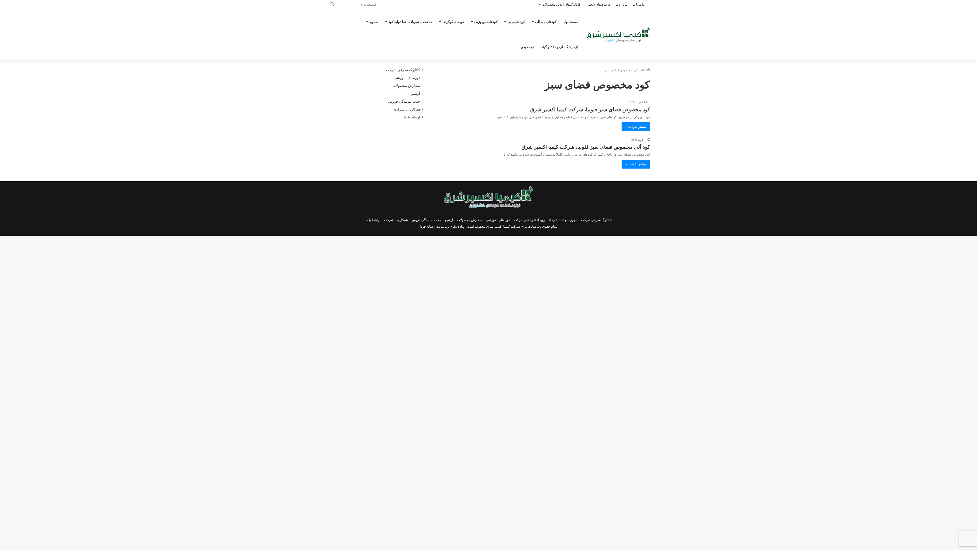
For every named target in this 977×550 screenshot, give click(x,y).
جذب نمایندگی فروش (404, 101)
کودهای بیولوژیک (485, 22)
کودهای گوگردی (453, 22)
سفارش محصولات (406, 86)
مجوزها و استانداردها (563, 220)
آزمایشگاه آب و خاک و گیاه (559, 47)
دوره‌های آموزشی (407, 78)
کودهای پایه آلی (545, 22)
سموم (374, 22)
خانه (643, 70)
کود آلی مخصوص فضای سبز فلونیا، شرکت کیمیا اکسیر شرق (586, 147)
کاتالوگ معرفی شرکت (403, 70)
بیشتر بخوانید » (635, 127)
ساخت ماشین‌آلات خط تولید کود (410, 22)
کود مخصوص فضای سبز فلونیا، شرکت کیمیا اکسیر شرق (590, 109)
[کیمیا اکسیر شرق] (618, 34)
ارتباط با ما (640, 4)
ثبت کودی (527, 47)
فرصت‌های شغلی (598, 4)
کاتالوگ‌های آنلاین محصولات (561, 4)
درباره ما (621, 4)
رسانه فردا (427, 226)
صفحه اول (571, 22)
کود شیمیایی (516, 22)
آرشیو (415, 93)
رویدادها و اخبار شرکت (529, 220)
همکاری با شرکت (407, 109)
